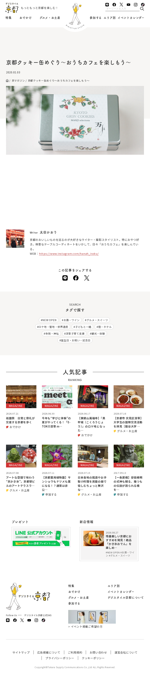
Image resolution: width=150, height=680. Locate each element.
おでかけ (25, 17)
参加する (96, 17)
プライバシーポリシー (59, 658)
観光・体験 (98, 333)
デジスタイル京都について (126, 597)
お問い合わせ (98, 652)
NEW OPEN (49, 320)
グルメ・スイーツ (97, 320)
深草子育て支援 (75, 333)
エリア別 (110, 17)
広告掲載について (48, 652)
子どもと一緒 (83, 327)
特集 (8, 17)
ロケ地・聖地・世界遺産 (53, 327)
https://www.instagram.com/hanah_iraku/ (69, 253)
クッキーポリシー (93, 658)
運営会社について (126, 652)
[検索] (142, 9)
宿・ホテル (105, 327)
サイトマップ (21, 652)
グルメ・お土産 (50, 17)
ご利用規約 (75, 652)
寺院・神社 (52, 333)
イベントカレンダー (131, 17)
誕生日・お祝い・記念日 (76, 340)
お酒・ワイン (71, 320)
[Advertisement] (74, 47)
